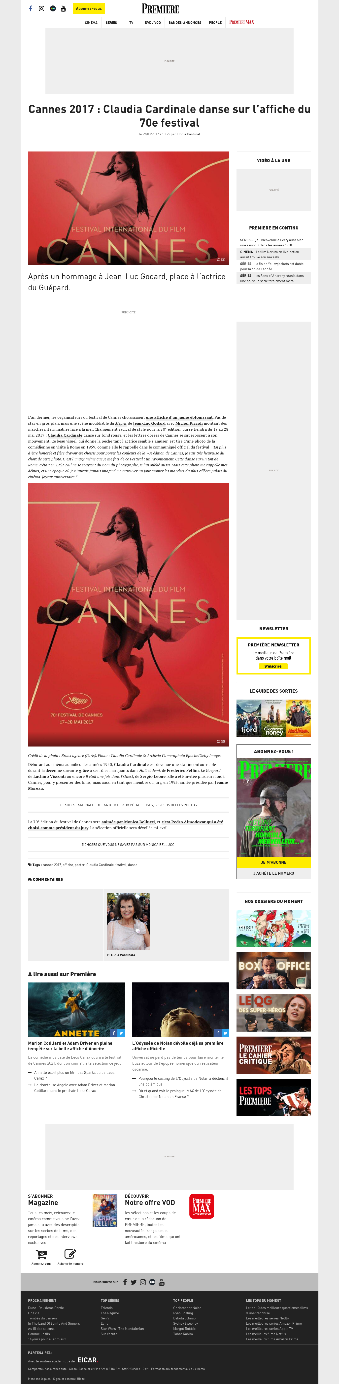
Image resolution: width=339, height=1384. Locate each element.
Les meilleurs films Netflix (266, 1334)
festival (120, 864)
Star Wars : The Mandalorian (122, 1328)
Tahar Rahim (183, 1334)
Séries (111, 22)
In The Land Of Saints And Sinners (54, 1323)
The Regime (110, 1313)
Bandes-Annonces (185, 22)
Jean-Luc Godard (149, 423)
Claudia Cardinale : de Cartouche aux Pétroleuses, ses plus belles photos (128, 805)
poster (80, 864)
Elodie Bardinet (188, 134)
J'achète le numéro (273, 873)
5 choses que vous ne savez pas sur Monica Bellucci (128, 844)
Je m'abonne (273, 862)
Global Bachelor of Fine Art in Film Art (94, 1369)
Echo (104, 1323)
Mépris (121, 423)
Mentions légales (39, 1379)
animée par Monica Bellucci (128, 821)
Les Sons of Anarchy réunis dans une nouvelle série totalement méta (272, 278)
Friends (107, 1308)
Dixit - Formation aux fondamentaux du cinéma (173, 1369)
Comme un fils (39, 1334)
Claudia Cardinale (65, 435)
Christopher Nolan (187, 1308)
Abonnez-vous (89, 8)
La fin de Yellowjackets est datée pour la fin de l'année (272, 266)
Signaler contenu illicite (69, 1379)
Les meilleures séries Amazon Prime (274, 1323)
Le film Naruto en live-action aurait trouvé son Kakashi (269, 254)
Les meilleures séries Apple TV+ (270, 1328)
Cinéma (91, 22)
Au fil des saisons (41, 1328)
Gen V (105, 1318)
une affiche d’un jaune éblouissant (179, 417)
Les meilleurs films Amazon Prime (272, 1339)
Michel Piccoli (189, 423)
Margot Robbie (184, 1328)
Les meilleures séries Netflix (268, 1318)
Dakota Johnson (185, 1318)
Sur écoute (109, 1334)
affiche (68, 864)
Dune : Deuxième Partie (46, 1308)
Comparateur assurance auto (47, 1369)
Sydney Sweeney (185, 1323)
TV (131, 22)
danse (132, 864)
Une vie (33, 1313)
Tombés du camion (42, 1318)
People (215, 22)
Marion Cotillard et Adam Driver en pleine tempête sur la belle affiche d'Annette (70, 1046)
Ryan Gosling (183, 1313)
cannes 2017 (51, 864)
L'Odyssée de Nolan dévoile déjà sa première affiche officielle (178, 1046)
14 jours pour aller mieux (47, 1339)
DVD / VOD (153, 22)
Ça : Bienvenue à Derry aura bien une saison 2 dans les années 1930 (272, 242)
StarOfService (131, 1369)
